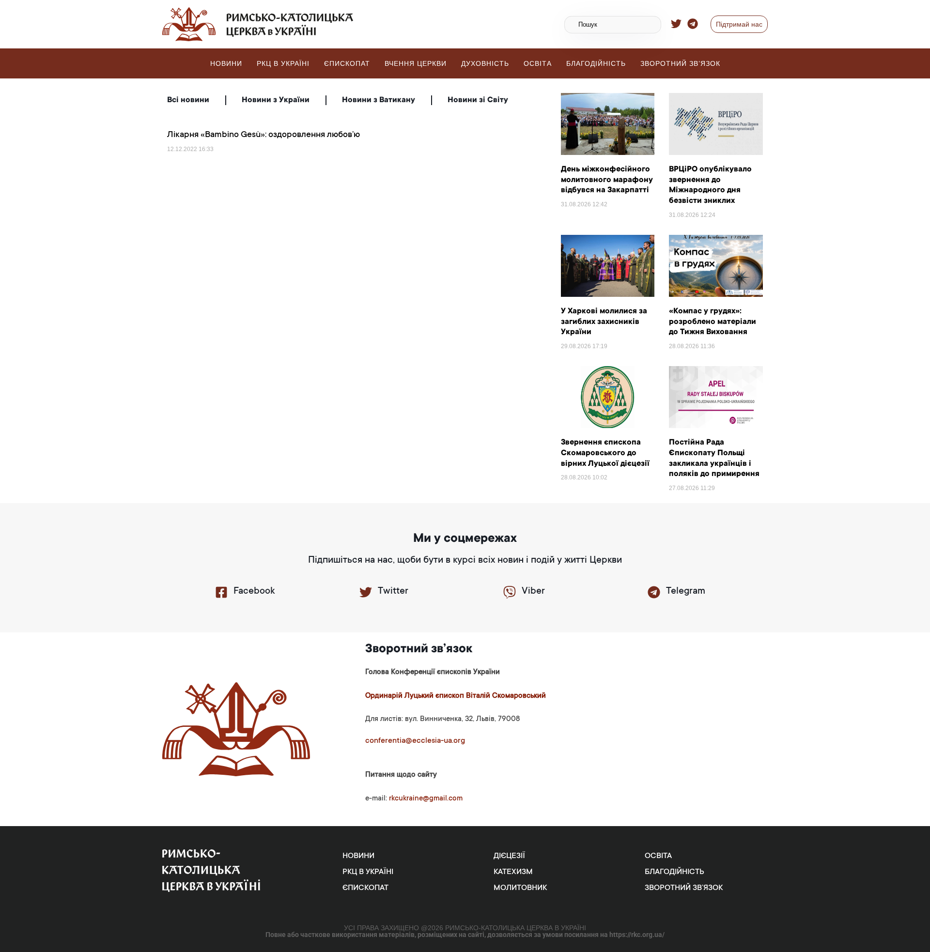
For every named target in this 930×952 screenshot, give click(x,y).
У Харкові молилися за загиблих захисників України (604, 322)
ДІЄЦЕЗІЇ (509, 856)
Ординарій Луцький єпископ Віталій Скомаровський (455, 696)
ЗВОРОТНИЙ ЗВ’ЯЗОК (680, 63)
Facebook (254, 591)
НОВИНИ (226, 63)
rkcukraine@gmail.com (426, 799)
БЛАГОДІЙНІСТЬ (596, 63)
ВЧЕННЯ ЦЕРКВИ (416, 63)
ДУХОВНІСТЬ (485, 63)
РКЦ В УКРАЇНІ (283, 63)
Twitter (393, 591)
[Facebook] (221, 592)
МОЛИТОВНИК (520, 888)
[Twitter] (365, 592)
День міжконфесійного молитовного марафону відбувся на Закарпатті (607, 180)
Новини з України (276, 100)
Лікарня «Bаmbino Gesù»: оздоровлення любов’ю (263, 135)
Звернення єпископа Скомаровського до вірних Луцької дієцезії (605, 453)
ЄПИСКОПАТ (347, 63)
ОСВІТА (538, 63)
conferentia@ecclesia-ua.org (415, 741)
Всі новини (188, 100)
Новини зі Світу (478, 100)
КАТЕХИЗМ (513, 872)
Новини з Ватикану (378, 100)
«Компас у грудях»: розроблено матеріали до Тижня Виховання (712, 322)
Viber (533, 591)
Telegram (685, 591)
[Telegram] (654, 592)
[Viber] (509, 592)
